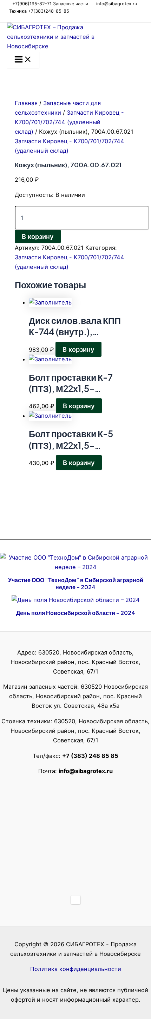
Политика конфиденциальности (75, 968)
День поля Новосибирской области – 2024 (75, 612)
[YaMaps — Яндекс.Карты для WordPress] (75, 900)
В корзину (38, 236)
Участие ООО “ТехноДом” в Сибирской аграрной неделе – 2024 (75, 583)
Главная (26, 103)
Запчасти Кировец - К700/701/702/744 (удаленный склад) (69, 122)
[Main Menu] (23, 59)
